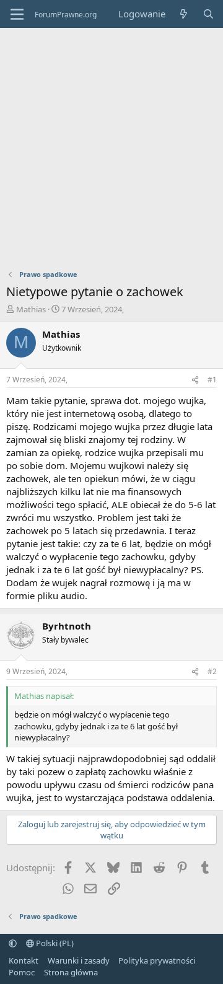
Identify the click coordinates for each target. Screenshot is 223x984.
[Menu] (17, 14)
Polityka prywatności (156, 960)
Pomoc (22, 972)
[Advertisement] (111, 145)
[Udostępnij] (195, 380)
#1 (212, 379)
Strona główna (71, 972)
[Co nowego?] (184, 13)
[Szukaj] (208, 13)
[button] (12, 943)
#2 (212, 671)
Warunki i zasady (79, 960)
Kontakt (23, 960)
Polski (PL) (54, 943)
